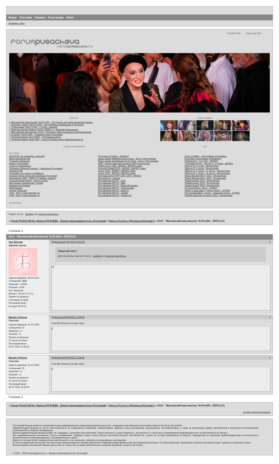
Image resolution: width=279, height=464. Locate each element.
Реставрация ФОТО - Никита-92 (115, 195)
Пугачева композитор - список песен (28, 180)
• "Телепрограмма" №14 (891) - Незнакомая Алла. (35, 137)
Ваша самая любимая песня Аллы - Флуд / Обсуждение (127, 158)
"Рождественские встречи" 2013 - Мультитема (208, 195)
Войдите (29, 214)
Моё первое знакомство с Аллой (26, 183)
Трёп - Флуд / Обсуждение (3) (24, 195)
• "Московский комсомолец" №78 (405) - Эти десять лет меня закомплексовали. (51, 122)
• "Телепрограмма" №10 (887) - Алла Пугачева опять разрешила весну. (46, 139)
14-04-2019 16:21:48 (74, 242)
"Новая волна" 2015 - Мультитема (202, 185)
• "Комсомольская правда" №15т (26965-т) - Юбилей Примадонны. (44, 129)
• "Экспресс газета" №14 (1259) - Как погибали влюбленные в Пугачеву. (46, 125)
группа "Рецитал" (18, 190)
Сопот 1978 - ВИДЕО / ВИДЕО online (117, 171)
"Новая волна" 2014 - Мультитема (202, 183)
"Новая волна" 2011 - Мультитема (201, 180)
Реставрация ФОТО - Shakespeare (116, 188)
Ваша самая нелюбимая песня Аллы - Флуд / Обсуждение (128, 161)
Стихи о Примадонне (20, 166)
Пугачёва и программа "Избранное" (203, 158)
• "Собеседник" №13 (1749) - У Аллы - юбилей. (33, 127)
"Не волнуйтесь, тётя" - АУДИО (200, 188)
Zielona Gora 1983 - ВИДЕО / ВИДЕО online (120, 166)
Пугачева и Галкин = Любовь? (113, 156)
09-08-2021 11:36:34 (74, 317)
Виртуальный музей (19, 158)
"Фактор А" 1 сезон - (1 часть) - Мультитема (207, 171)
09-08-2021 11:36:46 (74, 357)
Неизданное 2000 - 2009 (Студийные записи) (32, 178)
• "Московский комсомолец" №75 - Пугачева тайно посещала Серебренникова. (50, 132)
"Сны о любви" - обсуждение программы (205, 156)
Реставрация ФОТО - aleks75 (113, 190)
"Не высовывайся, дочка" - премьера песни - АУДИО (212, 193)
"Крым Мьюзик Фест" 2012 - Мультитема (205, 176)
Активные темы (17, 23)
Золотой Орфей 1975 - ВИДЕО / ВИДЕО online (122, 168)
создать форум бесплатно (256, 412)
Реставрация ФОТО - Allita (111, 183)
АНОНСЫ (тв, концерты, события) (27, 156)
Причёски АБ (16, 171)
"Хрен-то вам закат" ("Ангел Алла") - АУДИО (207, 190)
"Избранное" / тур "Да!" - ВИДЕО (201, 161)
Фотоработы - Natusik (109, 178)
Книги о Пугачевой (18, 163)
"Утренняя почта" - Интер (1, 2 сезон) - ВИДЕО (208, 163)
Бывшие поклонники (19, 185)
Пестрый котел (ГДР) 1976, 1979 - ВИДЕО (119, 176)
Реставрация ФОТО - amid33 (113, 193)
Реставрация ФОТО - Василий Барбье (118, 185)
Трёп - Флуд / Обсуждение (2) (24, 193)
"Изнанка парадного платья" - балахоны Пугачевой (35, 168)
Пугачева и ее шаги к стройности (26, 173)
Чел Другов (15, 242)
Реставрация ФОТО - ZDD (112, 180)
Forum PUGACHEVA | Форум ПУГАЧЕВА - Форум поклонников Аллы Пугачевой (58, 221)
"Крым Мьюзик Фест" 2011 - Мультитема (205, 178)
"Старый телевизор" (19, 161)
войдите (97, 256)
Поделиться (57, 242)
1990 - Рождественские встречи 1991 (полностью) (124, 163)
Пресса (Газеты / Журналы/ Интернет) (131, 221)
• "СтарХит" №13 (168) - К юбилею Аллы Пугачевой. (36, 134)
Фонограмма (15, 188)
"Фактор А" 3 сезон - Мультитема (201, 166)
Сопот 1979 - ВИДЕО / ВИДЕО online (117, 173)
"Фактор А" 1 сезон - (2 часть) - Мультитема (207, 173)
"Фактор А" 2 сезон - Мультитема (201, 168)
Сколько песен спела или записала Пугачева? (33, 176)
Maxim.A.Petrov (18, 317)
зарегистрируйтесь (49, 214)
